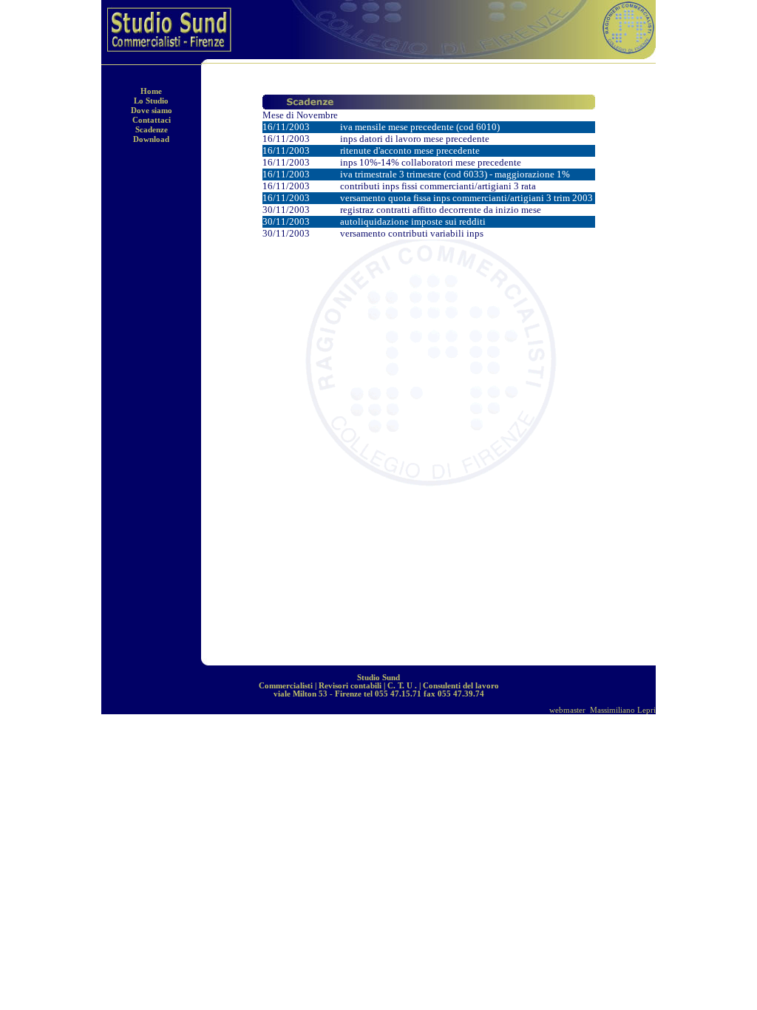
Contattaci (151, 120)
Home (151, 91)
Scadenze (151, 130)
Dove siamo (151, 110)
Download (151, 139)
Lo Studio (151, 101)
